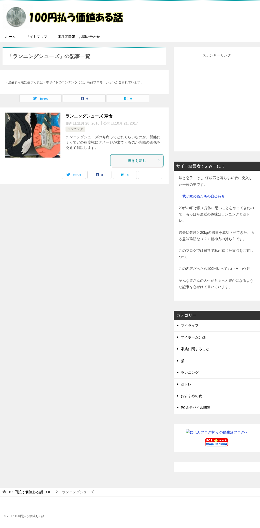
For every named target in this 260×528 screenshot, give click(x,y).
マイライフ (190, 325)
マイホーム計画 (193, 337)
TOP (29, 492)
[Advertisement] (217, 103)
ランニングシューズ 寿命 (89, 116)
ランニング (75, 129)
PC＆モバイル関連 (195, 408)
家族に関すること (195, 349)
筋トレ (186, 384)
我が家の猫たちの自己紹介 (203, 196)
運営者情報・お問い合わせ (78, 37)
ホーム (10, 37)
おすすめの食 (191, 396)
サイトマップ (36, 37)
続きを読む (137, 161)
